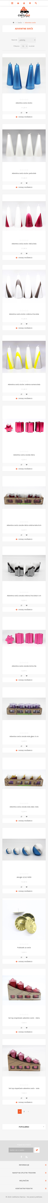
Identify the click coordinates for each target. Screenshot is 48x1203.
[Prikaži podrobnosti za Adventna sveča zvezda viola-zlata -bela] (24, 779)
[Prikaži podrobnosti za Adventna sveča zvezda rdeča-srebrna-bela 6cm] (24, 497)
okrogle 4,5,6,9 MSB (24, 877)
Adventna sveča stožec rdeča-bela (24, 244)
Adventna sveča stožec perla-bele (24, 173)
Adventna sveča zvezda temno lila (24, 666)
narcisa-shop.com (13, 22)
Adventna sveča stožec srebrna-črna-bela (24, 314)
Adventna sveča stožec (24, 103)
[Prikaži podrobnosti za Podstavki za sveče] (24, 920)
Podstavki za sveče (24, 947)
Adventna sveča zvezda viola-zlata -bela (24, 807)
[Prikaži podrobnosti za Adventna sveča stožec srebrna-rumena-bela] (24, 357)
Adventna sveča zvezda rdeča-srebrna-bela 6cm (24, 525)
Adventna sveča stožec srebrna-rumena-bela (24, 384)
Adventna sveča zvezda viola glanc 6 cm (24, 736)
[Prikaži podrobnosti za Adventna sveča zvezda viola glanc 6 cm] (24, 709)
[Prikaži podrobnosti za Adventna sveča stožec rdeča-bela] (24, 216)
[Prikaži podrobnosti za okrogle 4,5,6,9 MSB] (24, 849)
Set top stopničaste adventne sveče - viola (24, 1088)
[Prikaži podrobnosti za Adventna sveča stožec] (24, 75)
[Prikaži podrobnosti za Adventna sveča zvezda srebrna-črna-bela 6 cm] (24, 568)
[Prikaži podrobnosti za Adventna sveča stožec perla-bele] (24, 145)
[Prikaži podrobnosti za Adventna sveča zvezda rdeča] (24, 427)
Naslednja (28, 1111)
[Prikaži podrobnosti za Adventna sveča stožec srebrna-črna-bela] (24, 286)
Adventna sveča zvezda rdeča (24, 455)
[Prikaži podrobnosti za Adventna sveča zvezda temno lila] (24, 638)
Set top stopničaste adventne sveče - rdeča (24, 1018)
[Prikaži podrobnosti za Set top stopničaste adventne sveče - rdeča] (24, 990)
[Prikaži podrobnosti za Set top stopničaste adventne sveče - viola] (24, 1061)
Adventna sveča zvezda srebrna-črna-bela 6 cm (24, 596)
